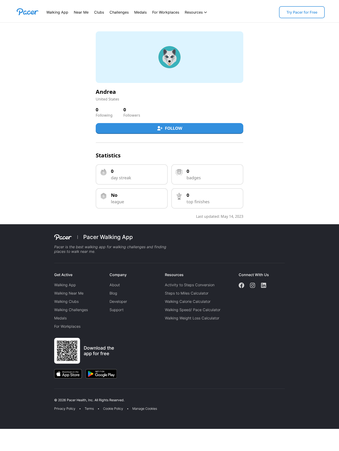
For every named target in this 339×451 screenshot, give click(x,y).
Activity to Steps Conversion (189, 285)
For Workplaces (165, 12)
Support (117, 309)
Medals (140, 12)
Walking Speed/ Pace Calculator (192, 309)
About (115, 285)
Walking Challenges (71, 309)
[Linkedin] (263, 286)
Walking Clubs (66, 301)
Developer (118, 301)
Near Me (81, 12)
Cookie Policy (113, 408)
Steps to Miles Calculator (186, 293)
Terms (89, 408)
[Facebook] (241, 286)
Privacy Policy (64, 408)
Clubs (99, 12)
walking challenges (129, 247)
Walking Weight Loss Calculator (192, 318)
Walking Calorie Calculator (188, 301)
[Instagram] (252, 286)
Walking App (57, 12)
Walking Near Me (68, 293)
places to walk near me (74, 251)
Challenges (119, 12)
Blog (113, 293)
